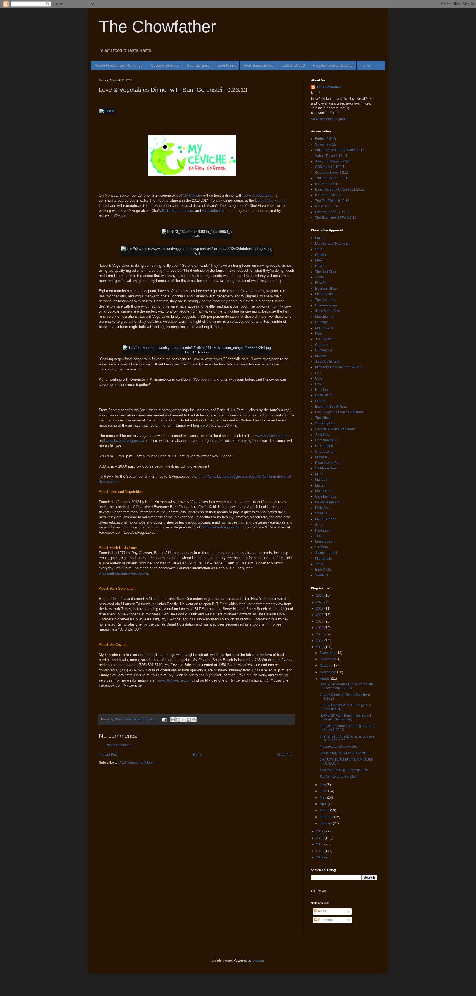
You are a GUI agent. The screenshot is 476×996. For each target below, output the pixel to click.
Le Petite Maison (327, 502)
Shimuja (321, 513)
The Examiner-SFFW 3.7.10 (335, 218)
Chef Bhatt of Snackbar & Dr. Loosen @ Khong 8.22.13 (346, 738)
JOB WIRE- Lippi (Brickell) (338, 776)
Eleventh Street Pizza (331, 406)
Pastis (319, 384)
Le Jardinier (324, 294)
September (328, 672)
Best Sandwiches (258, 65)
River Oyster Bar (327, 463)
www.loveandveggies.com (126, 441)
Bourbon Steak (326, 288)
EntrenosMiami (326, 305)
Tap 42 (320, 564)
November (328, 659)
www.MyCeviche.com (272, 436)
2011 (320, 838)
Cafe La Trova (325, 496)
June (324, 791)
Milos (319, 474)
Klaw (319, 333)
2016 (320, 628)
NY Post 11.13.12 (328, 195)
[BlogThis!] (178, 719)
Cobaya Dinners (165, 65)
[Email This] (173, 719)
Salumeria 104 (326, 553)
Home (366, 65)
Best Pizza (226, 65)
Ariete (319, 277)
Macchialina (324, 317)
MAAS (319, 260)
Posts (321, 911)
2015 (320, 634)
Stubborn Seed (326, 468)
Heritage (321, 322)
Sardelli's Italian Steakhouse (336, 429)
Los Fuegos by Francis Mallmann (340, 412)
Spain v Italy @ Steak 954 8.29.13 (344, 753)
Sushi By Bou (325, 423)
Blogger (258, 960)
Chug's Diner (325, 451)
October (326, 665)
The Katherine (325, 300)
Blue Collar (323, 570)
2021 (320, 595)
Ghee (319, 525)
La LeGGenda (325, 519)
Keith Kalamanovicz (178, 211)
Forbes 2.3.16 (325, 139)
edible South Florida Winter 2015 (339, 150)
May (323, 797)
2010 (320, 844)
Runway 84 (323, 350)
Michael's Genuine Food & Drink (339, 367)
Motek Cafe (323, 491)
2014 (320, 641)
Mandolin (322, 480)
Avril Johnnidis (213, 211)
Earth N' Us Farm (269, 200)
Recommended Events (333, 65)
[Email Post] (163, 719)
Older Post (285, 755)
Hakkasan (322, 530)
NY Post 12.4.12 (327, 184)
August (325, 678)
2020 (320, 602)
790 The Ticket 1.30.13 (332, 178)
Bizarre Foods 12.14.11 (332, 212)
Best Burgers (198, 65)
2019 (320, 608)
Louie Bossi (324, 541)
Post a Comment (118, 745)
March (325, 810)
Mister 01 (322, 457)
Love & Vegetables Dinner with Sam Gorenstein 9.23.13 (346, 686)
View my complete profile (329, 119)
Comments (325, 920)
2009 (320, 851)
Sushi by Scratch (327, 362)
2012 (320, 831)
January (326, 823)
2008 (320, 857)
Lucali (319, 238)
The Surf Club (325, 272)
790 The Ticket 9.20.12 (332, 201)
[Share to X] (183, 719)
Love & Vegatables (258, 195)
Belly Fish (322, 508)
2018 (320, 615)
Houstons (322, 390)
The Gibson (323, 418)
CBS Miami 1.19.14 (329, 167)
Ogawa (320, 255)
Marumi (320, 485)
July (323, 785)
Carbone (321, 345)
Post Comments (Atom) (136, 763)
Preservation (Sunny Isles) (339, 747)
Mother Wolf (324, 328)
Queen (320, 401)
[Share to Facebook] (188, 719)
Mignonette (323, 558)
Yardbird (321, 575)
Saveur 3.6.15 (325, 144)
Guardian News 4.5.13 (332, 173)
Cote (318, 249)
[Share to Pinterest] (194, 719)
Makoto (320, 356)
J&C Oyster (323, 339)
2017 (320, 621)
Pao (318, 373)
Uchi (318, 378)
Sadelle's (322, 435)
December (328, 653)
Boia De (321, 283)
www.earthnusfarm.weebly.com (123, 573)
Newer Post (109, 755)
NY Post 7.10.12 (327, 206)
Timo (319, 536)
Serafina (321, 547)
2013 (320, 647)
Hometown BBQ (327, 440)
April (324, 804)
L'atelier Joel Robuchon (333, 243)
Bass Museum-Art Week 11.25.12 (340, 189)
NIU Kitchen (324, 446)
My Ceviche (192, 195)
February (327, 817)
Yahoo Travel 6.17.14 (331, 156)
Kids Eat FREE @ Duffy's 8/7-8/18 (344, 770)
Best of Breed (293, 65)
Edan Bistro (323, 395)
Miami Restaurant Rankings (118, 65)
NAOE (319, 266)
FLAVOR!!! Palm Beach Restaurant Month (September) (345, 717)
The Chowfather (157, 26)
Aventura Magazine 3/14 (333, 161)
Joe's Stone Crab (328, 311)
